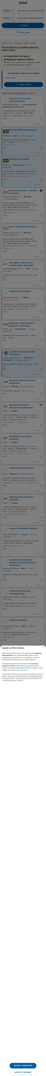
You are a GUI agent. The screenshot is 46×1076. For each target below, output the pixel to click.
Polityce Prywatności (22, 670)
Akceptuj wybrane (23, 1072)
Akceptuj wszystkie (23, 1065)
